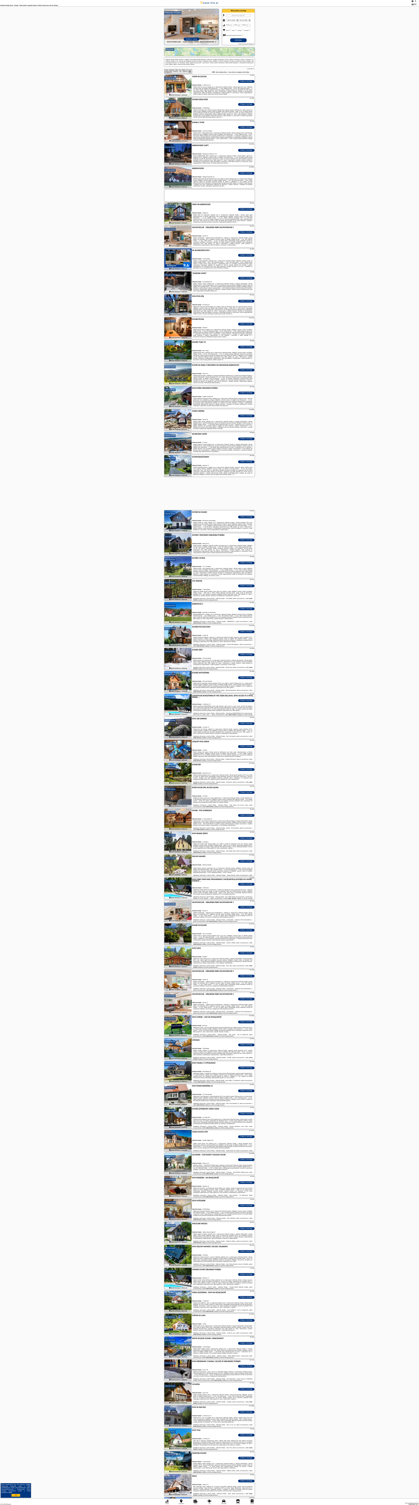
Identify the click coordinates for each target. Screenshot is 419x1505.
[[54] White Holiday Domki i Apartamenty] (178, 1347)
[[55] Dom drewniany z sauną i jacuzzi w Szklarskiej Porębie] (178, 1370)
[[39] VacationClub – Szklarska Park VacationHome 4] (178, 1003)
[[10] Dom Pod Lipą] (178, 305)
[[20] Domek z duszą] (178, 567)
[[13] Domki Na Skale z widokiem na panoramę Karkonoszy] (178, 374)
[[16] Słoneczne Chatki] (178, 443)
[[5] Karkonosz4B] (178, 177)
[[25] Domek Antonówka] (178, 682)
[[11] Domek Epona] (178, 328)
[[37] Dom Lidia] (178, 957)
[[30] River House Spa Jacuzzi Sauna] (178, 797)
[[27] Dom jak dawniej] (178, 728)
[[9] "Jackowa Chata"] (178, 282)
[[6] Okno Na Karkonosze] (178, 213)
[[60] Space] (178, 1485)
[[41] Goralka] (178, 1049)
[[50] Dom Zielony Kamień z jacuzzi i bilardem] (178, 1256)
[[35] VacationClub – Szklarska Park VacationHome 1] (178, 911)
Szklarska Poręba (170, 78)
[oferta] (170, 95)
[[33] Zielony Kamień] (178, 865)
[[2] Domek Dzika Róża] (178, 109)
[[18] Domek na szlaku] (178, 521)
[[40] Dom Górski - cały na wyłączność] (178, 1026)
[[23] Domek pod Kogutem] (178, 636)
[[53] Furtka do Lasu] (178, 1324)
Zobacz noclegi (246, 81)
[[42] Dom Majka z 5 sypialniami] (178, 1072)
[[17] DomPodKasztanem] (178, 466)
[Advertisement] (209, 493)
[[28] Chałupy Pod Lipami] (178, 751)
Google (28, 1484)
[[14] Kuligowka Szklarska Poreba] (178, 397)
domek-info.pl (209, 3)
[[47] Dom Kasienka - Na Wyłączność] (178, 1187)
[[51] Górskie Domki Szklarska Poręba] (178, 1279)
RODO (10, 1492)
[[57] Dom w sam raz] (178, 1416)
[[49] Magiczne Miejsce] (178, 1233)
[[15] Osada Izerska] (178, 420)
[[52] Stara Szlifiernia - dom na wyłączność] (178, 1302)
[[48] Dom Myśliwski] (178, 1210)
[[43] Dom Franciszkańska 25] (178, 1095)
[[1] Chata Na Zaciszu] (178, 86)
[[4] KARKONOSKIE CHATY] (178, 154)
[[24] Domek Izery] (178, 659)
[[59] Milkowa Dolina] (178, 1462)
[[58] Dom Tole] (178, 1439)
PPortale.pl (8, 1504)
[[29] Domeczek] (178, 774)
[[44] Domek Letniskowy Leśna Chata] (178, 1118)
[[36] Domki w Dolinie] (178, 934)
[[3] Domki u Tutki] (178, 132)
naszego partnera (213, 600)
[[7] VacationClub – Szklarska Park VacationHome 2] (178, 236)
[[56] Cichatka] (178, 1393)
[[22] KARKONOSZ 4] (178, 613)
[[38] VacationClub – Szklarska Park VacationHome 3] (178, 980)
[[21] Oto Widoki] (178, 590)
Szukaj (238, 40)
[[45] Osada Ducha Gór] (178, 1141)
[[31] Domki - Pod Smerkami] (178, 820)
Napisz (417, 1504)
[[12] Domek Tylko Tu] (178, 351)
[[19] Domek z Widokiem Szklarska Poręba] (178, 544)
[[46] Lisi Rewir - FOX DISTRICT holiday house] (178, 1164)
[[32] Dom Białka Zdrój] (178, 842)
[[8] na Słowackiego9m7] (178, 259)
